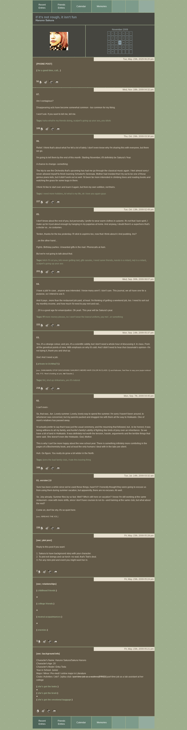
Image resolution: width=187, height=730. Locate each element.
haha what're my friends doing (57, 120)
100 (38, 128)
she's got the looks (47, 686)
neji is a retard (139, 260)
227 (38, 201)
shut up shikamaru (56, 380)
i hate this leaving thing (79, 460)
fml (44, 380)
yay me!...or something (112, 317)
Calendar (81, 6)
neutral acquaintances (49, 617)
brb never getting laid (69, 260)
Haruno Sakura (45, 20)
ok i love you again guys (94, 193)
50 (37, 81)
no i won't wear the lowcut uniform (83, 317)
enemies (42, 630)
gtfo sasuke (86, 260)
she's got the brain (47, 693)
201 (38, 271)
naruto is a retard (122, 260)
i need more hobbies (53, 193)
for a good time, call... (49, 70)
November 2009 (120, 29)
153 (38, 324)
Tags (38, 120)
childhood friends (47, 590)
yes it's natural (73, 380)
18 (120, 42)
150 (38, 527)
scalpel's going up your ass (86, 120)
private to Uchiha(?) (48, 364)
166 (38, 467)
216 (38, 388)
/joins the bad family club (55, 460)
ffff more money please (54, 317)
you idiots (106, 120)
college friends (45, 603)
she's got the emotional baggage (54, 699)
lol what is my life (72, 193)
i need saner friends (103, 260)
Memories (102, 6)
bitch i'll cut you (50, 260)
